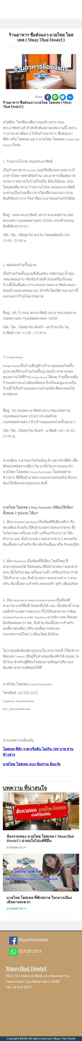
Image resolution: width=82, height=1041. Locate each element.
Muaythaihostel (33, 940)
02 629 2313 (30, 951)
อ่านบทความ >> (16, 847)
